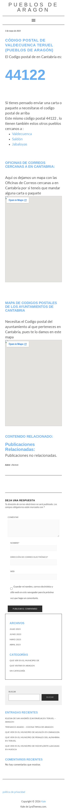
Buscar (12, 692)
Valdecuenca (22, 134)
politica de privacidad (14, 792)
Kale (43, 801)
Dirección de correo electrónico (29, 557)
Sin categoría (17, 671)
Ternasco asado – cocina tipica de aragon (29, 727)
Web (12, 571)
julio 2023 (15, 629)
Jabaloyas (19, 144)
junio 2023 (15, 634)
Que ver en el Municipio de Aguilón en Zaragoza (32, 732)
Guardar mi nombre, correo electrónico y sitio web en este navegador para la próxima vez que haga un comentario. (32, 592)
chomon (15, 465)
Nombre (14, 543)
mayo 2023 (15, 639)
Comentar (13, 517)
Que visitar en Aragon (22, 666)
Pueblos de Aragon (33, 7)
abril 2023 (15, 645)
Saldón (17, 139)
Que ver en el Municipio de (24, 660)
